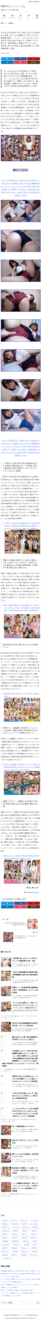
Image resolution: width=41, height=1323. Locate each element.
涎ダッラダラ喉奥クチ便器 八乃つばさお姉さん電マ (17, 1290)
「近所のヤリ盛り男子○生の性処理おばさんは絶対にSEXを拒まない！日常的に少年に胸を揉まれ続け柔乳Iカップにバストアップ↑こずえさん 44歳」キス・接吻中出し (22, 525)
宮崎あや (16, 1231)
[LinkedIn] (7, 62)
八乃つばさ (15, 1227)
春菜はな (15, 1234)
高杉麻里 (5, 1255)
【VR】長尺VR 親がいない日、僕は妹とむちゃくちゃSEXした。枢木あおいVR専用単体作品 (25, 1095)
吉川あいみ (25, 1227)
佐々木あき (34, 1224)
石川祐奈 (26, 1244)
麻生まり (14, 1255)
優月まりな (5, 1227)
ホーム (5, 23)
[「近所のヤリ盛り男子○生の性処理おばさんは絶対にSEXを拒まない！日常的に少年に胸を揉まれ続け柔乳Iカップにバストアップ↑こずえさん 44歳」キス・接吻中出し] (22, 541)
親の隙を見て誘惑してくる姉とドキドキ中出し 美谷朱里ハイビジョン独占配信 (25, 1170)
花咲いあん (5, 1251)
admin (37, 892)
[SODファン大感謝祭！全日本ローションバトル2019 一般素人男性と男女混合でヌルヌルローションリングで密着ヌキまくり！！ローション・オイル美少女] (22, 783)
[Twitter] (7, 58)
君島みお (35, 1227)
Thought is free (31, 1318)
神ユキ (35, 1244)
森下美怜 (24, 1238)
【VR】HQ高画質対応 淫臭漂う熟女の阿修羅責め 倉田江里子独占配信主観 (25, 974)
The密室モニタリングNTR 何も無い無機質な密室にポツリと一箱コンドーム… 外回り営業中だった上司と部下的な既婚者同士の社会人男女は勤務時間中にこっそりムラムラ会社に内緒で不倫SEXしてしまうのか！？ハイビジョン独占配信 (20, 1058)
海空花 (35, 1241)
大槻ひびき (5, 1231)
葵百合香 (15, 1251)
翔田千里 (35, 1248)
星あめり (35, 1231)
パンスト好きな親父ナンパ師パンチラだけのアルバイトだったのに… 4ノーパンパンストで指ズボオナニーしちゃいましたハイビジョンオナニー (25, 1008)
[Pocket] (20, 62)
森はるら (15, 1238)
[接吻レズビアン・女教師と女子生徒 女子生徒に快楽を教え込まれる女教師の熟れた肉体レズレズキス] (22, 871)
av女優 (36, 887)
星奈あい (5, 1234)
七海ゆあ (5, 1224)
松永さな (34, 1234)
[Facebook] (20, 58)
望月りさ (24, 1234)
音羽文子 (35, 1251)
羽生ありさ (24, 1248)
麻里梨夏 (24, 1255)
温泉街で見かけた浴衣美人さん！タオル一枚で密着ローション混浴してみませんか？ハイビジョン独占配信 (25, 1078)
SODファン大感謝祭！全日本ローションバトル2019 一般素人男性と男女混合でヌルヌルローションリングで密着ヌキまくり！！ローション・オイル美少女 (22, 767)
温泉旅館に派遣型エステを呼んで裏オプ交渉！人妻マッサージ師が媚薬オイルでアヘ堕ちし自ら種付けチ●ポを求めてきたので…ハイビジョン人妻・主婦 (20, 1273)
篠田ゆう (5, 1248)
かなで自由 (34, 1220)
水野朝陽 (5, 1241)
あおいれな (13, 1220)
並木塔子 (24, 1224)
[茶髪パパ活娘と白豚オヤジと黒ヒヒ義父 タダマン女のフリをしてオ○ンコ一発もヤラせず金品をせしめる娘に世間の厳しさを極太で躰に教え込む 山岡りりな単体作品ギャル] (22, 626)
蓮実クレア (25, 1251)
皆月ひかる (16, 1244)
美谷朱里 (14, 1248)
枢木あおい (5, 1238)
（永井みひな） (7, 1258)
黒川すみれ (34, 1255)
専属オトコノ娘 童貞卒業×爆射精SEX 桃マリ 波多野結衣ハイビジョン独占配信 (25, 989)
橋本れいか (34, 1238)
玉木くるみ (5, 1244)
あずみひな (23, 1220)
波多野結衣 (15, 1241)
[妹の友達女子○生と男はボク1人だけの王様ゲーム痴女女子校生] (22, 709)
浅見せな (26, 1241)
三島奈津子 (14, 1224)
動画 (12, 23)
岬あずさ (25, 1231)
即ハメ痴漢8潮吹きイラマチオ (23, 1126)
